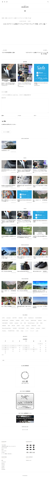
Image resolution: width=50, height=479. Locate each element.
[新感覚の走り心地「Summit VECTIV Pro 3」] (24, 180)
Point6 (39, 325)
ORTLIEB (13, 325)
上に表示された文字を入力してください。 (9, 124)
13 (26, 347)
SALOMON (15, 328)
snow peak (38, 328)
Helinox (45, 320)
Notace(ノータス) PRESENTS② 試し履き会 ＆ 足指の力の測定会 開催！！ (24, 171)
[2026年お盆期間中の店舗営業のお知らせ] (9, 231)
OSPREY (18, 325)
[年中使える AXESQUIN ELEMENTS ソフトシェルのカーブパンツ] (9, 180)
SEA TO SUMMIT (21, 328)
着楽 (2, 460)
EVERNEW (17, 320)
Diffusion (3, 463)
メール (19, 115)
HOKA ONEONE (5, 323)
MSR (37, 323)
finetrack (27, 320)
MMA (25, 323)
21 (33, 349)
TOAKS (17, 330)
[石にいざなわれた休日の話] (24, 285)
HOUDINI (11, 323)
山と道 (37, 330)
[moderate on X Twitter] (5, 2)
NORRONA (4, 325)
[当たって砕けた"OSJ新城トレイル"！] (9, 301)
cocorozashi (4, 461)
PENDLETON (34, 325)
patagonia (28, 325)
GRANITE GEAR (33, 320)
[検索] (47, 359)
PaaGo (23, 325)
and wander (9, 317)
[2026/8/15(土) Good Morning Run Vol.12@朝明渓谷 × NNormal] (24, 231)
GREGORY (40, 320)
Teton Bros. (4, 330)
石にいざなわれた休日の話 (7, 271)
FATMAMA (3, 469)
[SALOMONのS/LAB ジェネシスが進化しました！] (9, 164)
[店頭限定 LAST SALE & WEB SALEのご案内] (24, 194)
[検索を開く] (47, 1)
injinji (21, 323)
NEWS (29, 21)
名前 (3, 115)
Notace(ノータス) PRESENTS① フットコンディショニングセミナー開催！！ (40, 171)
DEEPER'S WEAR (5, 320)
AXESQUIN (20, 317)
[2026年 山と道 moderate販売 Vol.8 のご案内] (40, 231)
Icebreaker (16, 323)
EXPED (22, 320)
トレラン (26, 330)
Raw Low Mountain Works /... (23, 271)
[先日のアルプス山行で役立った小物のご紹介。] (40, 180)
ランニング (32, 330)
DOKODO (3, 464)
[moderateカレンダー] (9, 145)
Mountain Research (31, 323)
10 (5, 347)
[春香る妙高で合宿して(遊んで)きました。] (24, 301)
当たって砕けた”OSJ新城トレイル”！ (9, 306)
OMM (9, 325)
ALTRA (3, 317)
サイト (35, 115)
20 (26, 349)
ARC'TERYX (15, 317)
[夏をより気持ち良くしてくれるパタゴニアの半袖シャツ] (9, 194)
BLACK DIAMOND (38, 317)
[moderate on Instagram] (2, 2)
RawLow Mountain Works (6, 328)
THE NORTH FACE (11, 330)
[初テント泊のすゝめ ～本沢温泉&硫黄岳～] (40, 194)
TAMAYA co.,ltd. (28, 460)
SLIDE (27, 328)
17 (5, 349)
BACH (25, 317)
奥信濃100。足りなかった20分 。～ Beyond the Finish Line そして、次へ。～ (40, 292)
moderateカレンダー (6, 150)
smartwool (32, 328)
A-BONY (3, 466)
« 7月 (2, 354)
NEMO (41, 323)
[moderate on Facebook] (7, 2)
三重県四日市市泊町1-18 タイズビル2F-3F (9, 446)
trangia (22, 330)
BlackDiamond (30, 317)
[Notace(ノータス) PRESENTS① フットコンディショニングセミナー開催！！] (40, 164)
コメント (4, 97)
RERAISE (3, 467)
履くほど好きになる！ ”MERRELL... (40, 271)
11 (12, 347)
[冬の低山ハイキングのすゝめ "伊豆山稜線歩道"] (40, 301)
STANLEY (43, 328)
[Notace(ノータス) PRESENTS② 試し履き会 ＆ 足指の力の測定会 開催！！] (24, 164)
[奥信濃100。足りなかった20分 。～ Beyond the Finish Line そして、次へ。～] (40, 285)
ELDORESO (12, 320)
